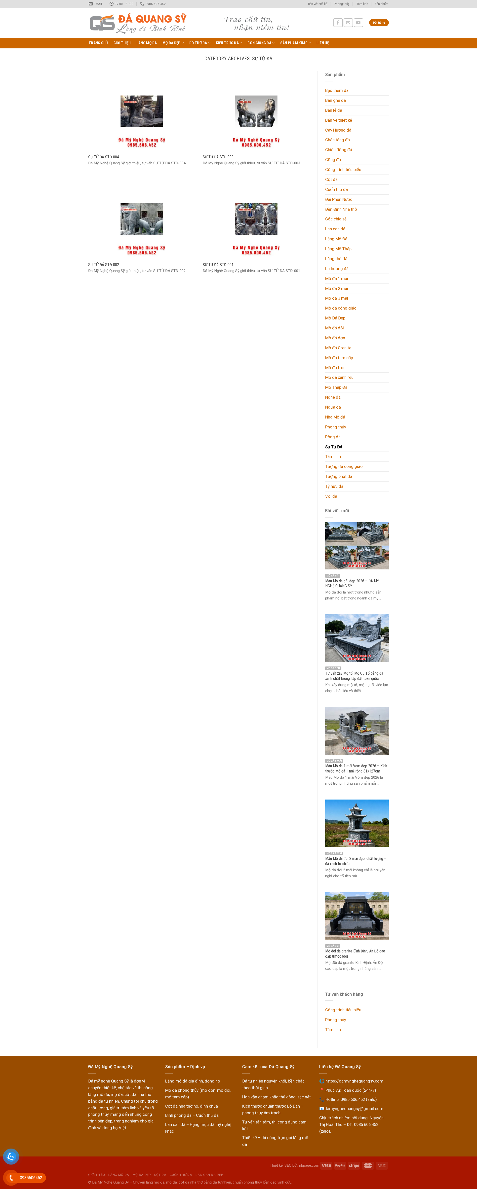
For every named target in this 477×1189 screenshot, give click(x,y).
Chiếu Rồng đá (338, 149)
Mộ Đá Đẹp (171, 43)
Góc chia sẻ (336, 218)
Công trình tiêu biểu (343, 169)
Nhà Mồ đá (335, 417)
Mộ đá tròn (335, 367)
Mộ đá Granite (338, 347)
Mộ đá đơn (335, 337)
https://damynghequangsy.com (354, 1081)
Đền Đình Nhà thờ (341, 209)
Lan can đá (335, 228)
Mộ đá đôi (334, 327)
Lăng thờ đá (336, 258)
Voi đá (331, 496)
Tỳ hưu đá (334, 486)
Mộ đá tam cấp (339, 357)
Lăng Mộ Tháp (338, 248)
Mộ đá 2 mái (336, 288)
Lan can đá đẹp (209, 1175)
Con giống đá (259, 43)
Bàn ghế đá (335, 100)
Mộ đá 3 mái (336, 298)
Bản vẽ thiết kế (317, 4)
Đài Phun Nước (338, 199)
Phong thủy (342, 4)
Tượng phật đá (338, 476)
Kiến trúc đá (227, 43)
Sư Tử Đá (333, 446)
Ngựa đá (333, 407)
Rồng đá (333, 436)
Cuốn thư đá (336, 189)
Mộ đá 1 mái (336, 278)
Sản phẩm (381, 4)
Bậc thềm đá (337, 90)
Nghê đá (333, 397)
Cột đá (331, 179)
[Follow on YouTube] (358, 22)
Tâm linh (362, 4)
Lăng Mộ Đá (146, 43)
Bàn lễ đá (333, 110)
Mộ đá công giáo (341, 308)
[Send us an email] (348, 22)
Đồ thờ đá (198, 43)
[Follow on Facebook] (338, 22)
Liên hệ (323, 43)
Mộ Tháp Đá (336, 387)
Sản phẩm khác (294, 43)
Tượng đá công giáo (344, 466)
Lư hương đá (337, 268)
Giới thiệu (122, 43)
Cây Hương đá (338, 130)
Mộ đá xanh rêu (339, 377)
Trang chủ (98, 43)
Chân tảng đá (337, 139)
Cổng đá (333, 159)
